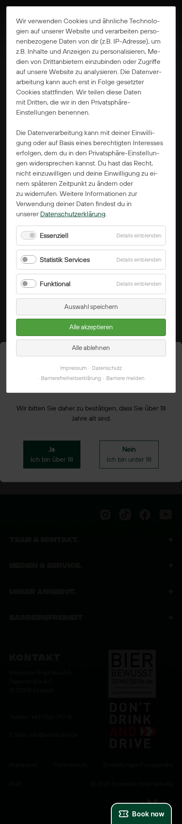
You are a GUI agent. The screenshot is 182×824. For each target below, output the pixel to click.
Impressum (73, 368)
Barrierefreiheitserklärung (71, 378)
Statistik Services (65, 259)
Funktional (55, 283)
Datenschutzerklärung (72, 213)
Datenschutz (107, 368)
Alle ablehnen (91, 348)
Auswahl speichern (91, 307)
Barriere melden (125, 378)
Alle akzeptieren (91, 327)
